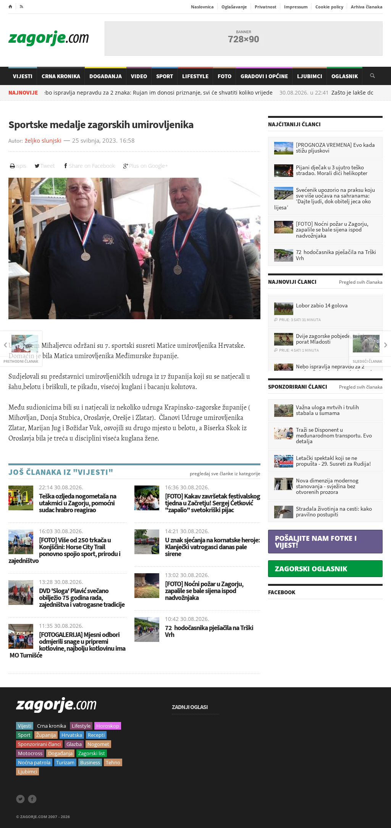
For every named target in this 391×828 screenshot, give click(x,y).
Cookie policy (329, 7)
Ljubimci (309, 76)
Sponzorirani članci (39, 744)
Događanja (105, 76)
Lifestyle (195, 76)
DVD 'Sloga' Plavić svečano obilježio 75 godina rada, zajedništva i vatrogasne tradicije (81, 597)
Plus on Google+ (148, 165)
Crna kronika (51, 725)
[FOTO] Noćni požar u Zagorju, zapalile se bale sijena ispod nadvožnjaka (204, 590)
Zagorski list (91, 753)
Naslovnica (202, 7)
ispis (21, 165)
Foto (224, 76)
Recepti (96, 735)
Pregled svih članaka (361, 282)
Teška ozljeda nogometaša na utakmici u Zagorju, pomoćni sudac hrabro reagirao (77, 503)
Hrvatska (71, 735)
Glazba (74, 744)
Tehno (113, 762)
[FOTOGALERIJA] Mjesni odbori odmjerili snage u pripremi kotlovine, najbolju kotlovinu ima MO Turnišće (66, 644)
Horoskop (107, 725)
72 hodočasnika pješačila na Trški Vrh (209, 631)
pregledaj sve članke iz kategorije (225, 473)
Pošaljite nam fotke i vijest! (316, 542)
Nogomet (98, 744)
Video (139, 76)
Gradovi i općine (264, 76)
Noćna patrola (34, 762)
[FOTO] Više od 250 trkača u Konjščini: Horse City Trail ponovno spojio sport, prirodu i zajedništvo (64, 550)
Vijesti (22, 76)
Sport (164, 76)
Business (90, 762)
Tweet (47, 165)
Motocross (30, 753)
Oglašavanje (234, 7)
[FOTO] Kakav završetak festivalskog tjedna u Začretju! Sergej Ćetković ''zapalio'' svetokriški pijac (212, 503)
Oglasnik (344, 76)
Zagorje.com (48, 38)
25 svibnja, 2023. (95, 140)
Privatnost (265, 7)
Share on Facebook (92, 165)
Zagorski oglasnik (311, 568)
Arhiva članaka (367, 7)
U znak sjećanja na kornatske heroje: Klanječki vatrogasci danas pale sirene (212, 546)
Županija (46, 735)
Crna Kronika (61, 76)
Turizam (65, 762)
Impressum (296, 7)
